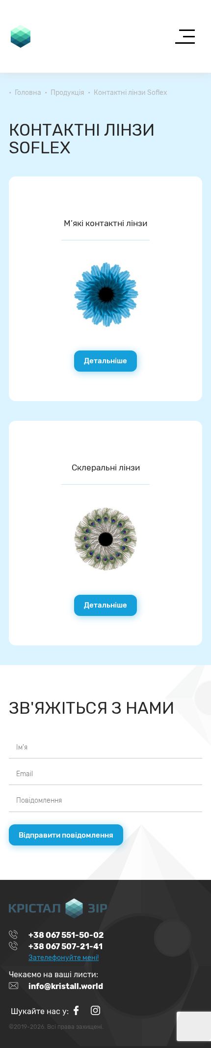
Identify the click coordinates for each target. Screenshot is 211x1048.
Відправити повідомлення (66, 835)
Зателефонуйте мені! (63, 958)
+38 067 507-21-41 (65, 946)
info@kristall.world (65, 986)
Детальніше (105, 360)
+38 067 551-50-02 (66, 935)
